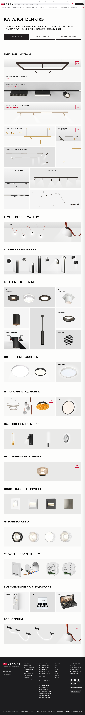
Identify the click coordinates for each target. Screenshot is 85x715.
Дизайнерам (72, 665)
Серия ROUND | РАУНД (44, 687)
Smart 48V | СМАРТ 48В (44, 695)
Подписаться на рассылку (76, 687)
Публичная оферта (51, 711)
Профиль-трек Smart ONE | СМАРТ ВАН (45, 678)
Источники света (28, 675)
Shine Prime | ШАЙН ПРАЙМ (45, 693)
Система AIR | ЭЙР (43, 669)
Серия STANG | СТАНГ (44, 689)
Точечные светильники (29, 667)
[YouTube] (71, 683)
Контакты (57, 675)
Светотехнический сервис (75, 671)
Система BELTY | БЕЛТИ (44, 673)
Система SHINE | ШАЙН (44, 667)
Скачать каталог (20, 1)
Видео (56, 671)
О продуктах (39, 1)
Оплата (37, 711)
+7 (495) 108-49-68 (7, 671)
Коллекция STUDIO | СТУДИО (43, 699)
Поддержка (43, 711)
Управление (26, 677)
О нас (56, 667)
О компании (10, 1)
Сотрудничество (30, 1)
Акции (56, 665)
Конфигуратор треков (29, 679)
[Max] (71, 680)
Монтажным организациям (75, 667)
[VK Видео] (78, 680)
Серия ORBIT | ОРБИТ (44, 685)
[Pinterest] (74, 683)
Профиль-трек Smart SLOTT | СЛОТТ (43, 676)
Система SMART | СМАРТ (44, 665)
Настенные (26, 671)
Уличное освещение (28, 673)
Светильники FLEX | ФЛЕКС (45, 691)
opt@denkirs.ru (6, 673)
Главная (6, 15)
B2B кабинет (79, 4)
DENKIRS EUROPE (75, 691)
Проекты (56, 673)
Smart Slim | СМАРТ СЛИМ (44, 697)
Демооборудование (74, 673)
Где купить (57, 677)
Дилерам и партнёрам (74, 669)
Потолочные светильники (29, 669)
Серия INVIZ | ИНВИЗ (43, 683)
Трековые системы (28, 665)
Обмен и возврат (24, 711)
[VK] (74, 680)
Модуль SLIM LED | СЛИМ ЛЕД (44, 681)
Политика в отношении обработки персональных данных (69, 711)
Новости (56, 669)
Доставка (32, 711)
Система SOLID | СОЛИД (44, 671)
